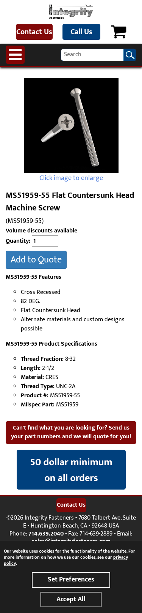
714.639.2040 (46, 534)
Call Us (81, 31)
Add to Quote (36, 259)
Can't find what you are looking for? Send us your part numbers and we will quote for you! (71, 432)
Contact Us (34, 31)
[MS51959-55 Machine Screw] (71, 125)
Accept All (71, 599)
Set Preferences (71, 579)
